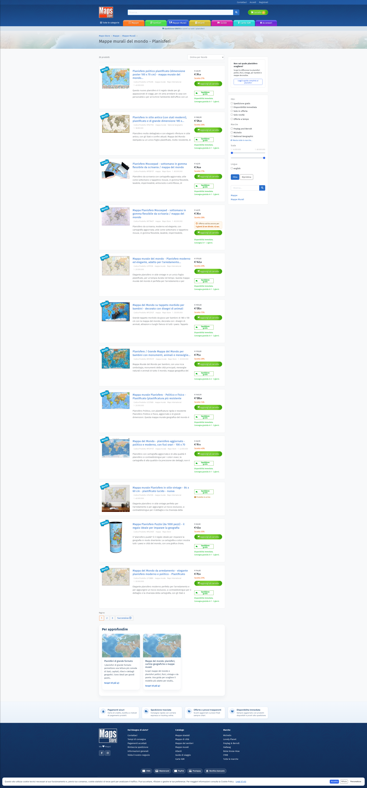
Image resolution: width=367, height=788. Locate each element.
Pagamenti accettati (137, 743)
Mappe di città (182, 739)
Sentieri (157, 23)
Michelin (238, 132)
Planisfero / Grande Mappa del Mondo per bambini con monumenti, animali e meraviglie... (161, 353)
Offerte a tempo (241, 119)
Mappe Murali (179, 23)
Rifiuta (344, 781)
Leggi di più (241, 781)
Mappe (135, 23)
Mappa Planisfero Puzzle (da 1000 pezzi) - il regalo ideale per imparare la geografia (159, 526)
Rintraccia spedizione (138, 747)
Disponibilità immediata (245, 107)
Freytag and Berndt (243, 128)
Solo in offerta (240, 111)
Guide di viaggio (183, 755)
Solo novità (239, 115)
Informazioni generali (138, 751)
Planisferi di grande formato (118, 661)
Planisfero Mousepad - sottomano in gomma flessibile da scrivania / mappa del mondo (160, 165)
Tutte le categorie (110, 22)
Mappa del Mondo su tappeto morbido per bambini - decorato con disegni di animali (158, 306)
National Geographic (243, 136)
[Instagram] (107, 753)
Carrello (258, 12)
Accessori (267, 23)
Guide (223, 23)
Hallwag (227, 747)
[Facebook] (101, 753)
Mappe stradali (182, 735)
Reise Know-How (231, 751)
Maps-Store (104, 36)
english (237, 168)
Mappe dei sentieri (184, 743)
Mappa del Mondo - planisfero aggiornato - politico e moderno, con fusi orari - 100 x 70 (159, 443)
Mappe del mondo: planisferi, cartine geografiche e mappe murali (160, 664)
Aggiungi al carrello (209, 84)
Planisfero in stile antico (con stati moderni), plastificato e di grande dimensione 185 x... (160, 119)
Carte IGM (245, 23)
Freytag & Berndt (231, 743)
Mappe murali (182, 747)
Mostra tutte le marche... (242, 140)
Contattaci (132, 735)
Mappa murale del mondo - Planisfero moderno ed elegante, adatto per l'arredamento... (161, 260)
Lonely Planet (229, 739)
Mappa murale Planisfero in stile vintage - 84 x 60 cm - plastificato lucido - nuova (161, 489)
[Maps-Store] (106, 12)
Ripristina (246, 177)
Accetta (334, 781)
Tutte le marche (230, 759)
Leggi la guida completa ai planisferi (248, 82)
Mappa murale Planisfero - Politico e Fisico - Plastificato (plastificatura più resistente (159, 396)
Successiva (123, 618)
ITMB (225, 755)
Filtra (235, 177)
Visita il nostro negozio (139, 755)
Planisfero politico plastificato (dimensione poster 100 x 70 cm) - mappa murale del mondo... (159, 74)
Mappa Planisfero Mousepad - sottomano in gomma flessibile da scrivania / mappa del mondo (159, 214)
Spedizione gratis (242, 103)
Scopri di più (110, 683)
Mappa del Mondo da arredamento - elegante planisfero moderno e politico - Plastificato (160, 572)
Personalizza (355, 781)
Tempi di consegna (137, 739)
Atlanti (201, 23)
